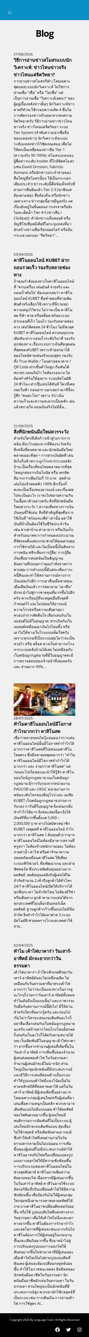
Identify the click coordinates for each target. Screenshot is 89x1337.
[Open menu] (9, 13)
